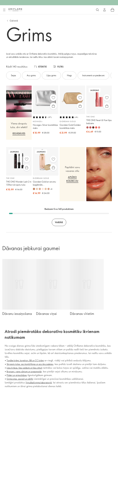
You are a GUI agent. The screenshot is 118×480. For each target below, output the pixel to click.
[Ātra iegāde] (53, 106)
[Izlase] (53, 97)
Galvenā (14, 20)
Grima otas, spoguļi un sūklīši (20, 378)
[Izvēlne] (4, 10)
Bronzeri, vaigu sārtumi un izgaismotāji (24, 371)
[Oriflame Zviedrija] (15, 9)
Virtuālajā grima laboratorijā (39, 382)
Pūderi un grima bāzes (17, 375)
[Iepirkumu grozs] (112, 10)
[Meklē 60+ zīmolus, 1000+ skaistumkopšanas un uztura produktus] (97, 10)
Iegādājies (18, 133)
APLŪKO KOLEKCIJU (72, 179)
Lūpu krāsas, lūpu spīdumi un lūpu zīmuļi (24, 367)
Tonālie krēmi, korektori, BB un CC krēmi (25, 360)
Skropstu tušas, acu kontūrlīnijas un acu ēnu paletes (30, 364)
